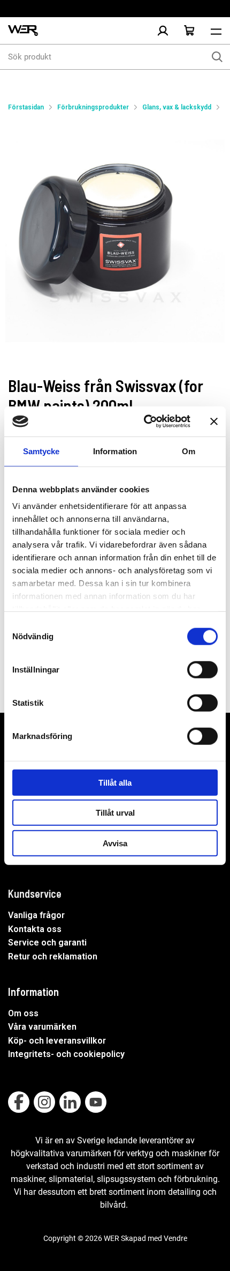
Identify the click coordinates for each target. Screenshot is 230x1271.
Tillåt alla (115, 782)
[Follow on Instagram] (44, 1102)
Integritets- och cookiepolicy (66, 1054)
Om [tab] (188, 450)
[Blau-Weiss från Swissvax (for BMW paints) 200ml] (115, 233)
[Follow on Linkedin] (70, 1102)
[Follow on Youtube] (95, 1102)
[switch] (202, 669)
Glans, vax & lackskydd (176, 107)
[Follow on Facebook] (18, 1102)
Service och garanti (47, 942)
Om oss (23, 1013)
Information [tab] (115, 450)
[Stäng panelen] (214, 421)
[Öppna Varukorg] (189, 30)
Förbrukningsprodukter (93, 107)
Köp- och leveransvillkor (57, 1041)
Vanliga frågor (36, 915)
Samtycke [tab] (41, 450)
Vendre (175, 1238)
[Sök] (217, 57)
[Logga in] (162, 30)
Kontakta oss (35, 929)
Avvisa (115, 842)
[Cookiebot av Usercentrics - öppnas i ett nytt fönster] (144, 421)
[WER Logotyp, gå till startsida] (23, 30)
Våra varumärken (42, 1027)
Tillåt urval (115, 812)
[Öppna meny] (216, 30)
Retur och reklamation (52, 956)
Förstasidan (26, 107)
